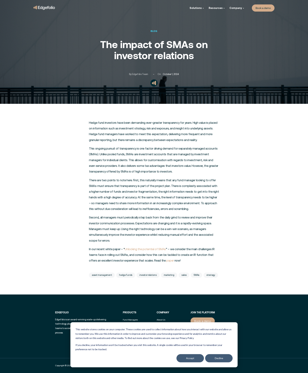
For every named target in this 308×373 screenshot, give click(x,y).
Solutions (196, 7)
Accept (190, 358)
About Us (161, 320)
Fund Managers (130, 320)
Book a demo (263, 8)
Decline (219, 358)
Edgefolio (62, 312)
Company (236, 7)
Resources (216, 7)
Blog (154, 31)
